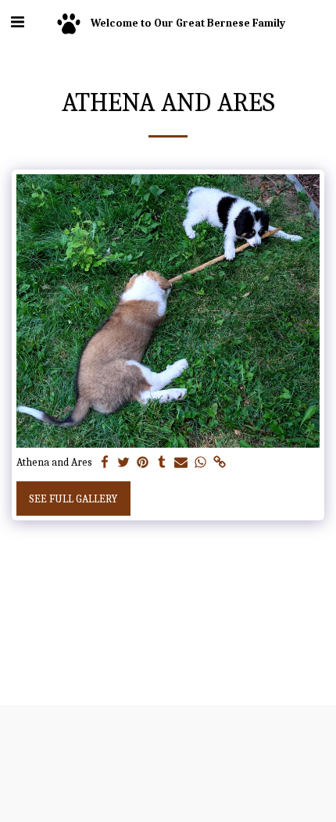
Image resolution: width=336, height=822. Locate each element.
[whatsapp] (201, 463)
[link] (220, 463)
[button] (17, 22)
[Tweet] (124, 463)
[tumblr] (162, 463)
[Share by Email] (181, 463)
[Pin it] (143, 463)
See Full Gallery (73, 499)
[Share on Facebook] (105, 463)
